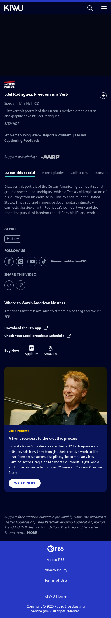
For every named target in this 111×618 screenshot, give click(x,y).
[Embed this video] (9, 285)
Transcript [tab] (102, 173)
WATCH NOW (24, 483)
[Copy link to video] (20, 285)
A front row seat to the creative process (43, 438)
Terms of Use (55, 580)
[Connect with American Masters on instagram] (20, 261)
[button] (90, 8)
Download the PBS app (23, 328)
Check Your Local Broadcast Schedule (34, 336)
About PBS (55, 559)
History (13, 238)
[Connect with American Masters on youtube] (32, 261)
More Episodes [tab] (53, 173)
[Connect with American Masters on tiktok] (43, 261)
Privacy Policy (55, 570)
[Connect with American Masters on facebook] (9, 261)
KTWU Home (55, 596)
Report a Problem (57, 135)
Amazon (50, 351)
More (32, 533)
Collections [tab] (79, 173)
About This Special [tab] (20, 173)
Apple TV (31, 350)
